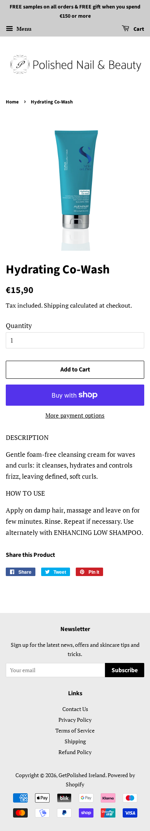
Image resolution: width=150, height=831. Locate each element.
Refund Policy (75, 752)
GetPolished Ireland (81, 775)
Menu (23, 28)
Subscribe (125, 670)
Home (12, 101)
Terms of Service (75, 730)
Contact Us (75, 709)
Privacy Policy (75, 719)
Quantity (19, 325)
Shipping (56, 305)
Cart (138, 29)
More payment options (75, 415)
